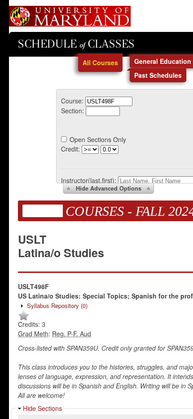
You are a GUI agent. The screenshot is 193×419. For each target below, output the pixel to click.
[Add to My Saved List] (23, 318)
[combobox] (108, 100)
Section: (72, 110)
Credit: (70, 148)
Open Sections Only (98, 139)
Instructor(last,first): (88, 180)
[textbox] (108, 101)
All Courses (100, 62)
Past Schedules (158, 75)
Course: (72, 100)
